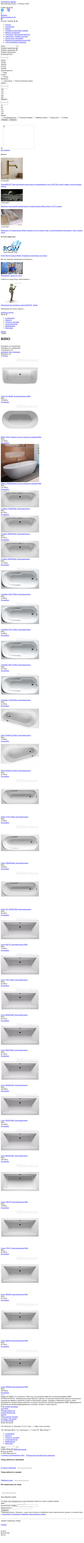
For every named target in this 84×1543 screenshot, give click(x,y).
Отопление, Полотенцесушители (17, 34)
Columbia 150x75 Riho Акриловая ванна (16, 629)
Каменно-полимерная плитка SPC (18, 40)
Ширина (4, 99)
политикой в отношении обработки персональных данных (24, 1514)
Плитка (8, 25)
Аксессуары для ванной (14, 38)
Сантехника (9, 27)
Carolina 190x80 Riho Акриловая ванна (15, 559)
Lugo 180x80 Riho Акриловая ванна (14, 1015)
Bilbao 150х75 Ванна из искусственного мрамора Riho (21, 437)
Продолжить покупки (25, 1468)
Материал (4, 79)
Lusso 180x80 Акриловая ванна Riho (14, 1294)
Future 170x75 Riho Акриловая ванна (14, 817)
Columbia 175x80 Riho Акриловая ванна (16, 700)
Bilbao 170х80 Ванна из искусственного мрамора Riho (21, 483)
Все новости (5, 150)
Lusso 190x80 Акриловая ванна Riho (14, 1387)
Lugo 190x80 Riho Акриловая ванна (14, 1085)
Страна (3, 75)
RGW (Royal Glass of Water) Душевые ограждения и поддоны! (24, 256)
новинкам (16, 352)
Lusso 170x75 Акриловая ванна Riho (14, 1248)
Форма (3, 115)
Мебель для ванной (12, 32)
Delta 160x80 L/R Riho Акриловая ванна (16, 771)
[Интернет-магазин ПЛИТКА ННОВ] (8, 2)
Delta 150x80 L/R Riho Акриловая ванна (16, 735)
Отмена (4, 1525)
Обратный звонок (19, 1449)
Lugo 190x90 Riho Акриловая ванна (14, 1120)
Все (6, 356)
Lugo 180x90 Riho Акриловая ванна (14, 1050)
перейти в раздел (7, 312)
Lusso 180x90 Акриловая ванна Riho (14, 1340)
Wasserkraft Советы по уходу (11, 275)
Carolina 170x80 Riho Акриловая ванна (15, 509)
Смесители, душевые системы (16, 36)
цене (10, 352)
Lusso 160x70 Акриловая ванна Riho (14, 1202)
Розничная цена (7, 54)
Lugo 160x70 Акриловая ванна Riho (14, 944)
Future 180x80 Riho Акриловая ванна (14, 863)
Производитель (6, 70)
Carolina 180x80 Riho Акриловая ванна (15, 534)
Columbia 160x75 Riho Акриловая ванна (16, 665)
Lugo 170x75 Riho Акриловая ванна (14, 980)
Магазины (9, 328)
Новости (8, 320)
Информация (10, 326)
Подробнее (5, 402)
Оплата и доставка (12, 322)
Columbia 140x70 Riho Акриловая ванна (16, 594)
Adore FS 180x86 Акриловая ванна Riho (16, 396)
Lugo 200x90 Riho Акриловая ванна (14, 1156)
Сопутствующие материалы (15, 42)
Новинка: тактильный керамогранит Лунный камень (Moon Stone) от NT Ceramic (31, 206)
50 (4, 356)
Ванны (7, 29)
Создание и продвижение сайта (12, 1455)
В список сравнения (8, 1468)
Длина (3, 83)
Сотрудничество (11, 324)
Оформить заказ (7, 1480)
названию (4, 352)
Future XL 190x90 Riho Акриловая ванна (16, 909)
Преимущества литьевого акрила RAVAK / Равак (19, 305)
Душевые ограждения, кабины (16, 30)
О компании (9, 318)
